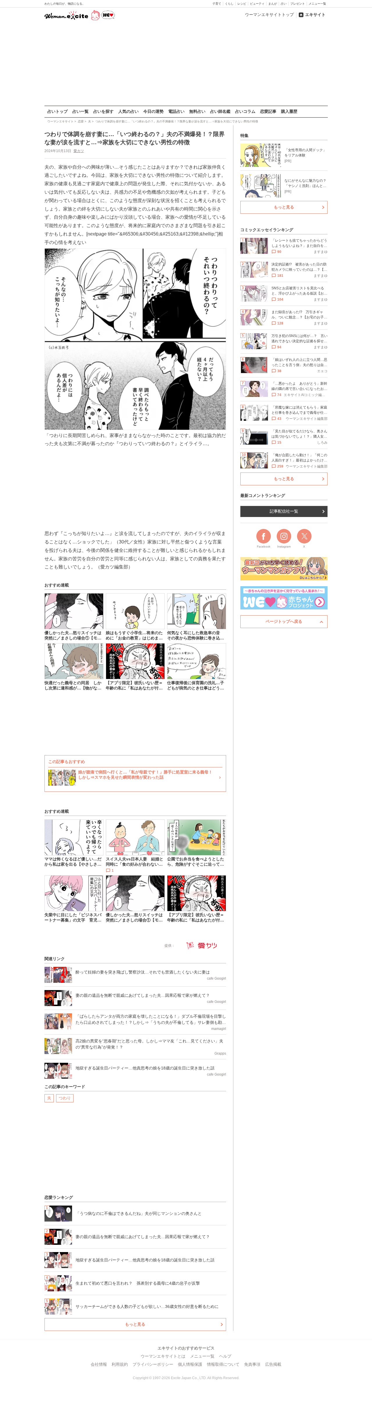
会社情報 (99, 1364)
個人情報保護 (190, 1364)
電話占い (176, 111)
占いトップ (57, 111)
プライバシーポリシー (153, 1364)
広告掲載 (273, 1364)
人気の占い (128, 111)
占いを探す (103, 111)
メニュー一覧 (317, 3)
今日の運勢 (153, 111)
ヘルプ (225, 1356)
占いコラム (245, 111)
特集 (244, 135)
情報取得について (223, 1364)
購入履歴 (289, 111)
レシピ (241, 3)
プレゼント (297, 3)
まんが (272, 3)
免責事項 (252, 1364)
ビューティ (257, 3)
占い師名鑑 (220, 111)
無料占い (197, 111)
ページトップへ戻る (284, 621)
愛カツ (79, 151)
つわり (65, 1098)
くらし (229, 3)
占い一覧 (80, 111)
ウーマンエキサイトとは (163, 1356)
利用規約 (120, 1364)
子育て (216, 3)
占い (284, 3)
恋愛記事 (268, 111)
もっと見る (135, 1324)
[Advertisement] (186, 63)
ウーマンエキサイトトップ (269, 14)
